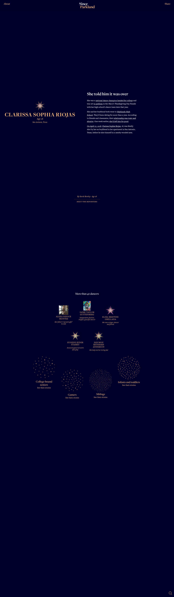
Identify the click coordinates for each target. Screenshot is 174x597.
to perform (98, 103)
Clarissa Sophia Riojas (111, 126)
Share (167, 3)
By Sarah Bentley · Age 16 (87, 196)
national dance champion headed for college (114, 100)
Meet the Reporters (87, 202)
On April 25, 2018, (94, 126)
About (7, 3)
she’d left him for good (118, 121)
